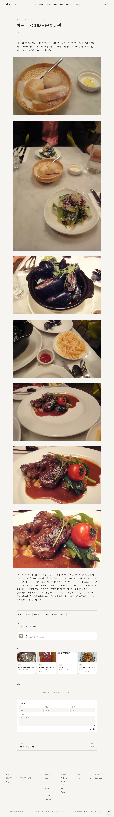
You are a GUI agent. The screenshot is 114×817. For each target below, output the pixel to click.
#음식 (48, 614)
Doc (61, 4)
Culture (68, 4)
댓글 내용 (22, 714)
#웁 (43, 614)
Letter (97, 781)
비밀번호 (47, 707)
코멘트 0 (95, 32)
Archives (64, 778)
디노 (37, 20)
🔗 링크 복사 (32, 626)
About (63, 792)
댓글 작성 (92, 729)
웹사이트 (72, 707)
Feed (34, 4)
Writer (55, 4)
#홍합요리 (63, 614)
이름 (20, 707)
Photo (48, 4)
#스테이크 (29, 614)
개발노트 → (9, 782)
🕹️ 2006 (86, 811)
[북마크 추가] (18, 624)
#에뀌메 (36, 614)
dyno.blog (15, 5)
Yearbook (64, 788)
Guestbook (99, 778)
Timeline (64, 781)
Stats (63, 785)
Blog (41, 4)
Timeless (78, 4)
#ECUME (20, 614)
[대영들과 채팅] (109, 812)
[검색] (100, 4)
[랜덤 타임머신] (106, 4)
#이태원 (54, 614)
